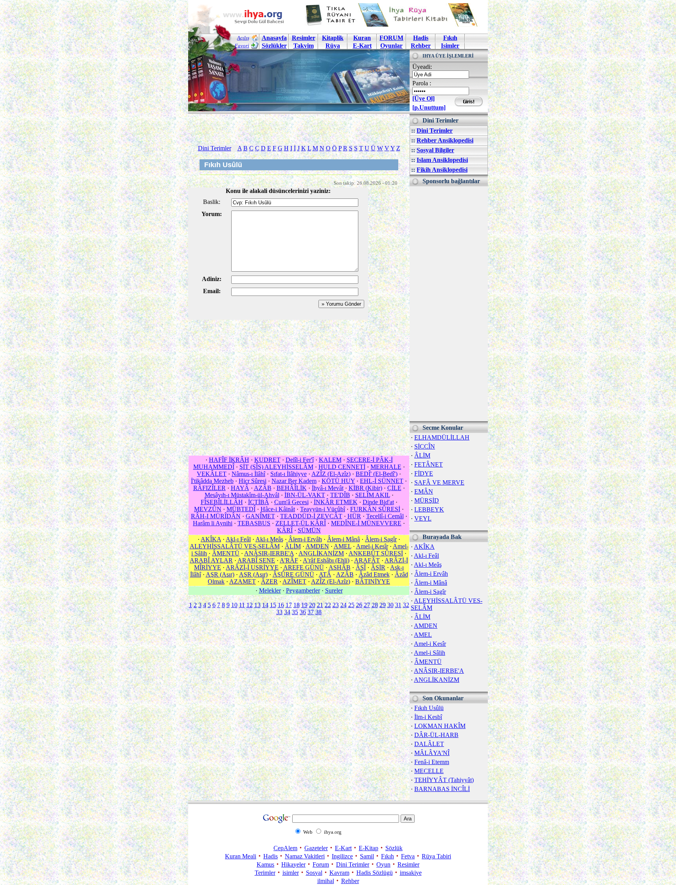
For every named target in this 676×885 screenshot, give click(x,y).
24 (343, 605)
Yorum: (211, 214)
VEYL (422, 518)
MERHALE (385, 466)
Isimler (450, 45)
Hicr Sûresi (252, 481)
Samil (367, 856)
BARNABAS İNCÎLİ (442, 789)
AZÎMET (294, 581)
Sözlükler (274, 45)
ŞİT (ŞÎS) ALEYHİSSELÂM (276, 466)
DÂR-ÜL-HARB (436, 735)
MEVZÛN (207, 509)
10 (234, 605)
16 (281, 605)
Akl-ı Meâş (428, 564)
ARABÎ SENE (256, 560)
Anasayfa (274, 37)
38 (318, 612)
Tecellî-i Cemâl (385, 516)
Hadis (420, 37)
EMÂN (423, 491)
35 (295, 612)
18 (296, 605)
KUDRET (267, 459)
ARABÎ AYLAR (211, 560)
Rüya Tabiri (436, 856)
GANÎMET (260, 516)
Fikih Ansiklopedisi (442, 169)
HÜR (354, 516)
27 (367, 605)
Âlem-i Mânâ (430, 582)
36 (303, 612)
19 (304, 605)
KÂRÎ (285, 530)
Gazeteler (316, 848)
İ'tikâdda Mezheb (212, 481)
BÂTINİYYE (372, 581)
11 (242, 605)
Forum (321, 864)
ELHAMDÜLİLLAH (441, 437)
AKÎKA (424, 546)
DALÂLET (429, 744)
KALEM (330, 459)
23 (336, 605)
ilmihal (325, 881)
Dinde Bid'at (378, 502)
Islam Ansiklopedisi (442, 160)
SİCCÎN (424, 446)
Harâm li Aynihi (212, 523)
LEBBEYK (429, 509)
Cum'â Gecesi (291, 502)
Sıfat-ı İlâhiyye (288, 473)
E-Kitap (368, 848)
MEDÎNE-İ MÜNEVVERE (366, 523)
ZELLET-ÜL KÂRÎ (300, 523)
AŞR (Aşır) (220, 574)
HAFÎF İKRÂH (229, 459)
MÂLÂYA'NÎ (431, 753)
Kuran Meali (240, 856)
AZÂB (262, 488)
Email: (212, 291)
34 (287, 612)
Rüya (332, 45)
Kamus (265, 864)
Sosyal (314, 872)
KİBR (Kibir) (365, 488)
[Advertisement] (448, 303)
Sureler (334, 590)
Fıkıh (450, 37)
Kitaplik (332, 37)
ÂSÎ (361, 567)
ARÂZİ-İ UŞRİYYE (252, 567)
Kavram (339, 872)
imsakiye (411, 872)
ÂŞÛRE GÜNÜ (293, 574)
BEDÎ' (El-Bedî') (376, 473)
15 (273, 605)
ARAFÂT (367, 560)
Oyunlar (391, 45)
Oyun (383, 864)
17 (289, 605)
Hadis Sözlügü (374, 872)
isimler (290, 872)
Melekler (270, 590)
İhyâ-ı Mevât (327, 488)
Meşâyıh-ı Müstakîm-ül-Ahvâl (242, 495)
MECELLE (429, 771)
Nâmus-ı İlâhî (248, 473)
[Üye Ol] (423, 98)
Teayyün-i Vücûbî (322, 509)
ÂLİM (422, 455)
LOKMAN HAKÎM (440, 726)
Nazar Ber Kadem (293, 481)
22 (328, 605)
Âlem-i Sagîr (430, 591)
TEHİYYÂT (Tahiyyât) (444, 780)
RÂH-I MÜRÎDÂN (216, 516)
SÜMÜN (309, 530)
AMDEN (425, 625)
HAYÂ (240, 488)
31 (398, 605)
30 (390, 605)
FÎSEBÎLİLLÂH (222, 502)
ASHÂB (340, 567)
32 (406, 605)
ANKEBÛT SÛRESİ (376, 553)
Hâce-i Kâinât (278, 509)
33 (279, 612)
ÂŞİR (378, 567)
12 (249, 605)
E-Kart (362, 45)
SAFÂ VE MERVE (439, 482)
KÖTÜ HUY (338, 481)
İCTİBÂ (258, 502)
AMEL (423, 634)
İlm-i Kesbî (428, 717)
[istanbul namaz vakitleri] (299, 105)
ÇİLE (394, 488)
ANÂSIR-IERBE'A (439, 670)
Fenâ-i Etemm (431, 762)
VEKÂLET (212, 473)
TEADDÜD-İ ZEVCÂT (311, 516)
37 (310, 612)
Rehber (421, 45)
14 (265, 605)
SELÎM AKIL (372, 495)
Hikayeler (293, 864)
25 (351, 605)
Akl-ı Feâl (426, 555)
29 (382, 605)
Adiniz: (211, 279)
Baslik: (211, 201)
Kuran (362, 37)
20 (312, 605)
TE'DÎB (340, 495)
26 (359, 605)
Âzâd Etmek (374, 574)
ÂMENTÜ (428, 661)
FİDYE (423, 473)
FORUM (391, 37)
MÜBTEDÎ (241, 509)
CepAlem (285, 848)
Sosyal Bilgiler (435, 150)
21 (320, 605)
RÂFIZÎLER (209, 488)
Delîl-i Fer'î (300, 459)
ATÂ (325, 574)
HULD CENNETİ (341, 466)
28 (375, 605)
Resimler (408, 864)
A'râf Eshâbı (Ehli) (326, 560)
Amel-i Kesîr (430, 643)
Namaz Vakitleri (305, 856)
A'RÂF (289, 560)
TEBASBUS (253, 523)
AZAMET (242, 581)
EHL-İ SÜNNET (381, 481)
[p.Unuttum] (429, 107)
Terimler (265, 872)
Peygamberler (303, 590)
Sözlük (394, 848)
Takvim (303, 45)
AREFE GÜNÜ (303, 567)
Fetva (408, 856)
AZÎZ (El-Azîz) (331, 473)
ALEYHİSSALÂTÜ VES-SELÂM (235, 546)
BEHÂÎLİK (292, 488)
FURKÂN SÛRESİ (375, 509)
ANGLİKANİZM (436, 679)
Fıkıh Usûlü (429, 708)
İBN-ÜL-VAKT (304, 495)
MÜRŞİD (426, 500)
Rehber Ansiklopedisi (445, 140)
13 (257, 605)
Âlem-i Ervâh (431, 573)
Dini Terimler (435, 130)
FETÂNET (428, 464)
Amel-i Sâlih (429, 652)
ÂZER (269, 581)
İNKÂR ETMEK (336, 502)
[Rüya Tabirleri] (393, 24)
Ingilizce (342, 856)
